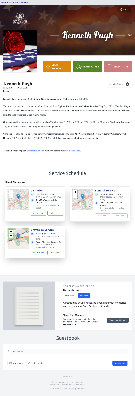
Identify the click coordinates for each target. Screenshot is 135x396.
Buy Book (84, 295)
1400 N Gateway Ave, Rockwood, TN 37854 (45, 246)
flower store (74, 150)
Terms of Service (75, 384)
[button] (18, 196)
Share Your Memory (117, 320)
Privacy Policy (60, 384)
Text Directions (38, 213)
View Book (69, 295)
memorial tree (35, 150)
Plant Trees (55, 213)
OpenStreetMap (70, 388)
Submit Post (120, 363)
